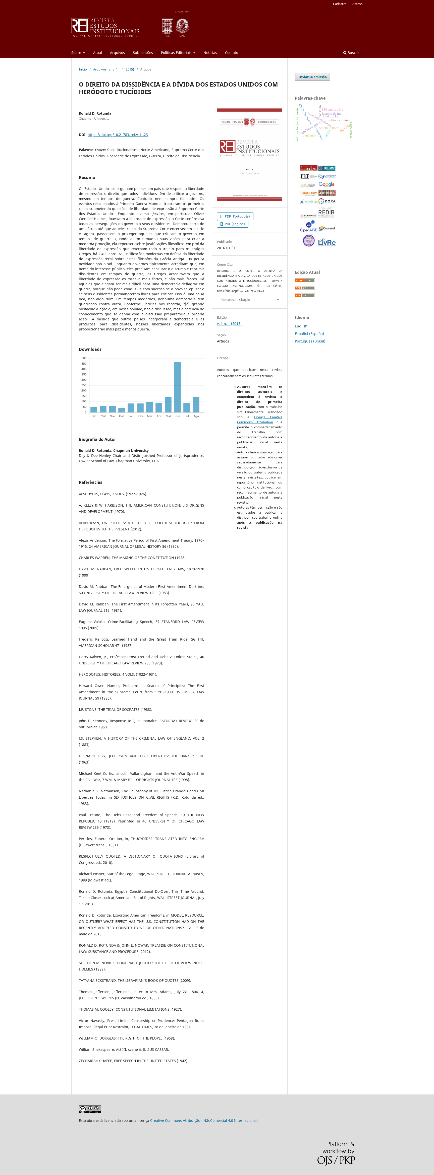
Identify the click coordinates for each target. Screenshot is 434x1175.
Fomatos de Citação (235, 299)
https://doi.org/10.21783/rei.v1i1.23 (118, 134)
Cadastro (340, 4)
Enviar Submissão (312, 77)
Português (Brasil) (310, 341)
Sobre (76, 52)
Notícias (210, 52)
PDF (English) (234, 224)
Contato (231, 52)
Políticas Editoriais (177, 52)
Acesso (357, 4)
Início (83, 69)
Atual (97, 52)
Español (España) (309, 333)
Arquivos (117, 52)
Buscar (353, 52)
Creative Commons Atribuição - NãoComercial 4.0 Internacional (203, 1120)
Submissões (143, 52)
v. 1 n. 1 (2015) (123, 69)
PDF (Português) (237, 216)
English (301, 326)
